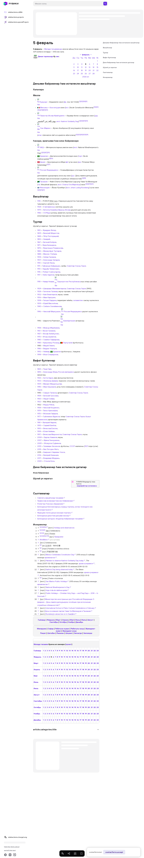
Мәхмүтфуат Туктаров (52, 251)
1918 (38, 201)
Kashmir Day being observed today (59, 569)
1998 (39, 354)
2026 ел (85, 77)
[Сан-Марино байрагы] (38, 128)
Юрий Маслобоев (50, 303)
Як (97, 58)
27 (90, 73)
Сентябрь (54, 622)
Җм (89, 58)
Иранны (61, 210)
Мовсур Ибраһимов (51, 328)
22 (97, 70)
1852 (39, 239)
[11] (85, 121)
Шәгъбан (51, 633)
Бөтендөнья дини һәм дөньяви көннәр (53, 515)
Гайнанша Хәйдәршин (51, 266)
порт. (80, 156)
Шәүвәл (68, 633)
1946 (39, 311)
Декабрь (79, 622)
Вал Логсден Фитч (50, 449)
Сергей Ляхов (48, 263)
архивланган (50, 557)
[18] (85, 178)
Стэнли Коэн (49, 461)
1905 (39, 257)
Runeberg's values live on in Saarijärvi (60, 614)
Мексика (43, 107)
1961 (38, 331)
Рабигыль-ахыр (77, 628)
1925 (39, 378)
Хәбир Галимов (49, 257)
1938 (39, 300)
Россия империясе (66, 372)
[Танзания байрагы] (38, 181)
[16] (52, 158)
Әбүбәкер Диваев (50, 381)
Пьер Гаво (47, 369)
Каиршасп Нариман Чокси (54, 452)
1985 (39, 342)
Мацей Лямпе (49, 345)
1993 (39, 428)
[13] (85, 134)
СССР (72, 446)
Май (72, 620)
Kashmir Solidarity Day (69, 121)
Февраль (50, 620)
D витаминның (49, 207)
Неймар (46, 351)
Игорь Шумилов (49, 337)
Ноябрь (71, 622)
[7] (41, 110)
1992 (39, 351)
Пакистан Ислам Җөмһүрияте (52, 115)
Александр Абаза (50, 372)
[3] (83, 101)
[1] (80, 101)
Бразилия (44, 156)
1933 (39, 381)
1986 (39, 213)
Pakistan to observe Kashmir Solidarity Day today (64, 560)
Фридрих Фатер (49, 230)
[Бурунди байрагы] (38, 102)
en (67, 162)
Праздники (58, 537)
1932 (39, 294)
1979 (39, 210)
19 (86, 70)
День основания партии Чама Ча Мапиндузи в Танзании (68, 611)
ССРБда (46, 213)
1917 (38, 275)
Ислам (67, 210)
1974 (39, 410)
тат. (39, 184)
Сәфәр (51, 628)
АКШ (42, 147)
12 (86, 67)
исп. (67, 107)
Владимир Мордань (51, 458)
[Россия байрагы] (38, 170)
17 (78, 70)
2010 (39, 446)
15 (97, 67)
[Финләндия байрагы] (38, 187)
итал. (40, 135)
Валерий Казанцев (50, 455)
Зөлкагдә (78, 633)
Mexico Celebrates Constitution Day (60, 554)
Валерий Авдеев (49, 422)
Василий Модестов (51, 233)
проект (69, 644)
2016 (39, 455)
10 (78, 67)
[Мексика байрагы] (38, 107)
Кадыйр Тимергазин (51, 269)
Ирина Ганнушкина (51, 440)
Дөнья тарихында (45, 56)
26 (86, 73)
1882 (39, 251)
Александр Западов (51, 260)
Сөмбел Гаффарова (51, 339)
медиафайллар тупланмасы (87, 486)
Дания (42, 162)
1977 (39, 416)
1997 (39, 434)
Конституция (55, 107)
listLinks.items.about (11, 847)
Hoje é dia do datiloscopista (56, 590)
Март (58, 620)
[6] (40, 110)
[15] (49, 152)
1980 (39, 339)
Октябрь (62, 622)
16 (74, 70)
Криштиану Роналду (51, 342)
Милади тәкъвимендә (53, 49)
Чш (82, 58)
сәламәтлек (78, 300)
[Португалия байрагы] (61, 342)
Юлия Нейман (49, 431)
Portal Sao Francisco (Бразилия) (50, 504)
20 (90, 70)
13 (89, 67)
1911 (38, 266)
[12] (87, 121)
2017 (39, 458)
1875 (39, 248)
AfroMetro (44, 539)
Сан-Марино (45, 128)
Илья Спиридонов (50, 354)
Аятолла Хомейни (50, 210)
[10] (47, 110)
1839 (39, 233)
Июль (83, 620)
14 (93, 67)
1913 (38, 269)
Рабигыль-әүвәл (62, 628)
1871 (38, 245)
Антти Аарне (48, 378)
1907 (39, 260)
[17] (49, 164)
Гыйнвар (41, 620)
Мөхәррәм (41, 628)
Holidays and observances (64, 528)
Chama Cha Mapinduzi (71, 184)
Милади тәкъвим (41, 644)
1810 (39, 230)
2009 (39, 443)
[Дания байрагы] (38, 162)
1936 (39, 297)
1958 (39, 328)
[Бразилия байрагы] (38, 156)
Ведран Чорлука (50, 348)
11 (81, 67)
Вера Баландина (49, 245)
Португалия (68, 342)
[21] (44, 190)
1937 (86, 446)
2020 (39, 461)
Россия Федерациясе (49, 170)
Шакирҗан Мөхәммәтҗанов (54, 288)
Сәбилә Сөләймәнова (52, 306)
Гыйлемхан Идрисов (51, 416)
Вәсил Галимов (49, 331)
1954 (39, 396)
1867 (39, 242)
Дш (74, 58)
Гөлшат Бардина (49, 300)
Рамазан (60, 633)
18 (82, 70)
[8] (43, 110)
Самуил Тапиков (50, 393)
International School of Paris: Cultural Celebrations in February (70, 608)
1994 (39, 431)
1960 (39, 399)
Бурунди (43, 102)
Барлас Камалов (50, 437)
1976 (39, 337)
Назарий (46, 239)
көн (57, 56)
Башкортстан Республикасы (69, 281)
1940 (39, 306)
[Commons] (72, 482)
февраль (85, 54)
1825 (39, 369)
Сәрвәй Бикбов (49, 425)
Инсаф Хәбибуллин (51, 333)
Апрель (65, 620)
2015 (39, 449)
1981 (38, 422)
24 (78, 73)
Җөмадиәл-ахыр (69, 631)
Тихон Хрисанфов (50, 410)
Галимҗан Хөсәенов (51, 446)
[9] (45, 110)
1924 (39, 288)
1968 (39, 407)
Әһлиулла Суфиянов (52, 443)
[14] (87, 134)
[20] (92, 184)
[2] (81, 101)
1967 (39, 333)
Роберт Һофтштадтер (51, 272)
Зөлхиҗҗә (87, 633)
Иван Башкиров (49, 387)
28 (93, 73)
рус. (73, 175)
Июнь (77, 620)
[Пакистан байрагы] (38, 115)
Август (90, 620)
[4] (85, 101)
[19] (90, 184)
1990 (39, 425)
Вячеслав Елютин (50, 428)
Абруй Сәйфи (48, 399)
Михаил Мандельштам (52, 384)
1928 (39, 207)
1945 (39, 387)
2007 (39, 440)
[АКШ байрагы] (38, 147)
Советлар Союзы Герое (76, 266)
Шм (93, 58)
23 (74, 73)
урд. (96, 115)
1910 (39, 263)
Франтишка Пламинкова (53, 248)
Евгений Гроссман (50, 396)
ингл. (58, 121)
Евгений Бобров (49, 242)
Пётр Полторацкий (51, 236)
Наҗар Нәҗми (48, 281)
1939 (39, 303)
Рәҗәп (43, 633)
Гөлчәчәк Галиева (50, 291)
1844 (39, 236)
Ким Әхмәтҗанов (50, 294)
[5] (86, 101)
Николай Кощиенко (51, 407)
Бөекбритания (69, 321)
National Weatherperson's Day (57, 587)
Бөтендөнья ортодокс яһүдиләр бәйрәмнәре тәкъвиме (60, 519)
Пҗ (85, 58)
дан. (79, 162)
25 (82, 73)
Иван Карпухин (49, 297)
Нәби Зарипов (48, 275)
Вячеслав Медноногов (52, 434)
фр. (65, 102)
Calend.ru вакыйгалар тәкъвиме (50, 498)
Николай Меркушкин (51, 311)
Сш (77, 58)
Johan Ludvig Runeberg (80, 187)
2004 (39, 437)
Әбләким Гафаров (50, 413)
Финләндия (45, 187)
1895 (39, 372)
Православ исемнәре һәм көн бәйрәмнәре (55, 501)
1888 (39, 254)
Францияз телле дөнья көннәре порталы (54, 513)
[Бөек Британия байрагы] (62, 321)
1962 (39, 401)
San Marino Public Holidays (56, 581)
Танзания (43, 181)
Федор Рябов (48, 405)
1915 (38, 272)
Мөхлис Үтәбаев (50, 254)
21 (93, 70)
